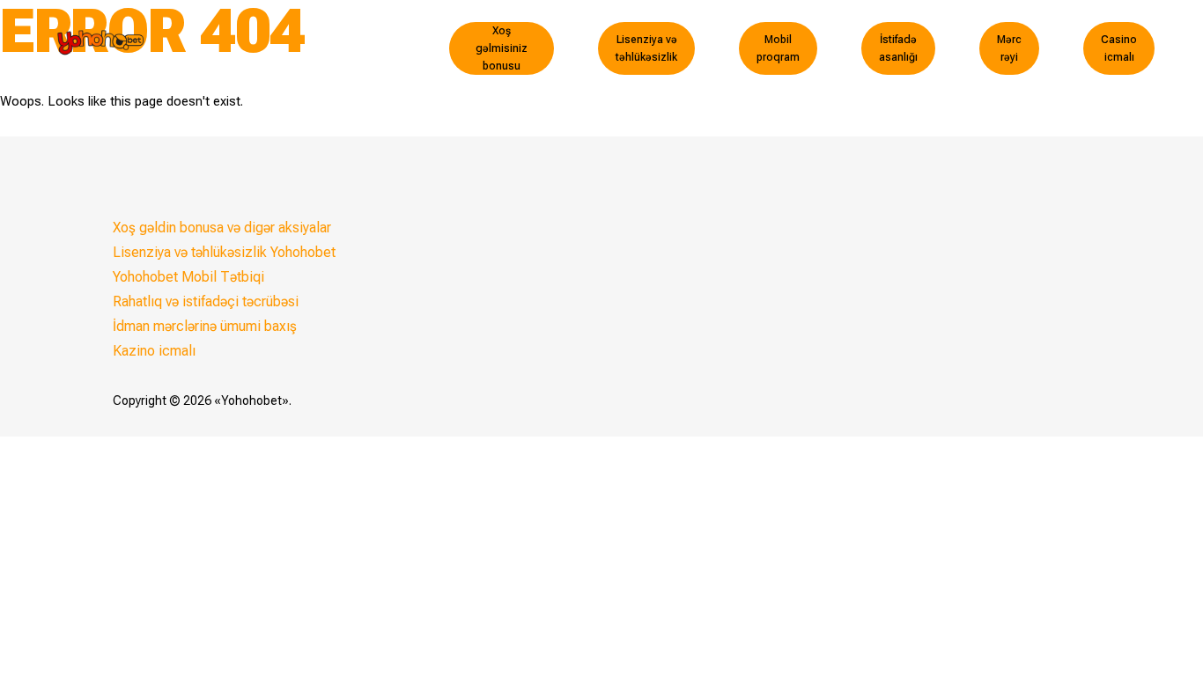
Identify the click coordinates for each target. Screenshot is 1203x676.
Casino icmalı (1119, 48)
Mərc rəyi (1009, 48)
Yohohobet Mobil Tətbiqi (188, 276)
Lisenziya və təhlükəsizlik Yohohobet (224, 252)
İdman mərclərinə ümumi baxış (205, 326)
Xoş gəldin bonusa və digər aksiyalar (222, 227)
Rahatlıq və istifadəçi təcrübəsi (206, 301)
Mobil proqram (778, 48)
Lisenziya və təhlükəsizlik (646, 48)
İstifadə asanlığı (898, 48)
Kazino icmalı (154, 350)
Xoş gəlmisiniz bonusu (502, 48)
